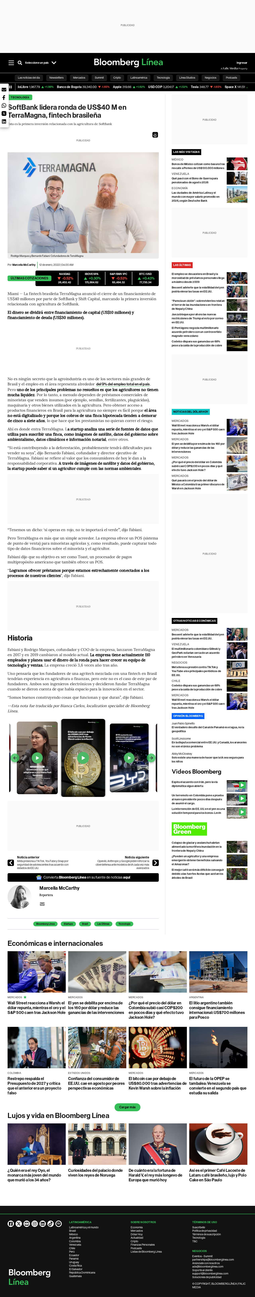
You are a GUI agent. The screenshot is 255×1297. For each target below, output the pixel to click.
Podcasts (136, 1248)
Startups (68, 924)
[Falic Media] (223, 68)
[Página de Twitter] (19, 1224)
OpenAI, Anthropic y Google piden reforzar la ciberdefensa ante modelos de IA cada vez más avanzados (122, 864)
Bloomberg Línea (45, 924)
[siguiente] (155, 863)
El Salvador (75, 1269)
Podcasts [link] (231, 77)
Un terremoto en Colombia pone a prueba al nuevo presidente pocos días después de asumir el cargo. (198, 799)
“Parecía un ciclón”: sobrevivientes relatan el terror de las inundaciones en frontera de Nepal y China (198, 305)
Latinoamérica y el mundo (84, 1227)
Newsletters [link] (56, 77)
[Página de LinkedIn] (42, 1224)
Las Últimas (103, 924)
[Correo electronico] (42, 904)
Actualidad (137, 1237)
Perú (72, 1251)
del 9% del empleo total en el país (123, 384)
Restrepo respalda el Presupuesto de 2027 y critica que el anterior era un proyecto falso (34, 1085)
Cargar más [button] (127, 1107)
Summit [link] (99, 77)
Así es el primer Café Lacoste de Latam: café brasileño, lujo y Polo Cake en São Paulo (217, 1175)
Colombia (75, 1241)
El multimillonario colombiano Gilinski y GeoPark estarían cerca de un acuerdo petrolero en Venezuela (196, 653)
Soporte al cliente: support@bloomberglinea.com (210, 1272)
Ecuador (74, 1255)
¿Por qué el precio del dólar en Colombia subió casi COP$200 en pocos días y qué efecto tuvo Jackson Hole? (197, 466)
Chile (72, 1248)
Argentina (74, 1237)
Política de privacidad (204, 1230)
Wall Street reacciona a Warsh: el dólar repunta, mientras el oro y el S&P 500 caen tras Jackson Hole (198, 429)
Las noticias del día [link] (29, 77)
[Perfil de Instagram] (34, 1224)
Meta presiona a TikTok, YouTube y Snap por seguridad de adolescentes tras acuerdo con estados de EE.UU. (43, 864)
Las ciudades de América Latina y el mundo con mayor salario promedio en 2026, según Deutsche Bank (196, 196)
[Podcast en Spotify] (58, 1224)
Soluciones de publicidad (207, 1277)
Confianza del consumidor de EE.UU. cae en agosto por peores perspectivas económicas (96, 1083)
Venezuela (75, 1244)
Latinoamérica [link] (138, 77)
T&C (194, 1241)
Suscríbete (198, 1227)
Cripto (134, 1241)
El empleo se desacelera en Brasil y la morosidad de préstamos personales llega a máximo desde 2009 (198, 278)
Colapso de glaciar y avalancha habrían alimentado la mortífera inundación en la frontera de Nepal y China (197, 846)
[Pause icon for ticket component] (10, 87)
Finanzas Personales (143, 1244)
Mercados (137, 1230)
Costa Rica (75, 1265)
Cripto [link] (117, 77)
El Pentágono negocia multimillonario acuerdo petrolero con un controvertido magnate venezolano (197, 332)
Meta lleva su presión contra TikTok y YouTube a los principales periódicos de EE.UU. (196, 671)
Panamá (73, 1258)
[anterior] (11, 863)
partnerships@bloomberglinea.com (213, 1259)
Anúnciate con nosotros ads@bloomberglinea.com (207, 1265)
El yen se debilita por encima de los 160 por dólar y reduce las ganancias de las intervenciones (198, 448)
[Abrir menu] (11, 63)
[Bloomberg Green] (209, 829)
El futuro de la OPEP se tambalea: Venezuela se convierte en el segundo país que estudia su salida (218, 1085)
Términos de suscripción (206, 1234)
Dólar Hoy (137, 1234)
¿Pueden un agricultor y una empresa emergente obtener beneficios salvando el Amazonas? (197, 860)
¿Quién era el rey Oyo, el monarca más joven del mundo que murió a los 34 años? (34, 1175)
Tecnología (20, 97)
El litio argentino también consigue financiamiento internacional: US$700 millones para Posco (217, 1010)
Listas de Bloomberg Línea (146, 1251)
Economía (137, 1227)
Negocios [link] (210, 77)
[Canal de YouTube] (27, 1224)
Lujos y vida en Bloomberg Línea (58, 1115)
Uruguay (74, 1262)
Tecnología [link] (163, 77)
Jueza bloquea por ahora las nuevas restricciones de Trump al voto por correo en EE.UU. (198, 318)
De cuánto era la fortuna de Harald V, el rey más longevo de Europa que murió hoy (155, 1175)
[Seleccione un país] (54, 63)
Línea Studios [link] (187, 77)
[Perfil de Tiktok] (50, 1224)
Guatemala (75, 1276)
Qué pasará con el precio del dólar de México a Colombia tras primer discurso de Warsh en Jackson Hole (198, 484)
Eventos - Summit (202, 1256)
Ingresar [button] (242, 63)
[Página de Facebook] (11, 1224)
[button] (155, 135)
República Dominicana (82, 1272)
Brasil (85, 924)
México (73, 1234)
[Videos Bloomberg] (209, 771)
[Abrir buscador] (20, 63)
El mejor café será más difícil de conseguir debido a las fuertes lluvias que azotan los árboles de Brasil (198, 874)
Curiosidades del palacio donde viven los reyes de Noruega (95, 1173)
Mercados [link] (79, 77)
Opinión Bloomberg (188, 716)
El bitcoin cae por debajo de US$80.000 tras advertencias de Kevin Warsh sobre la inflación (158, 1083)
